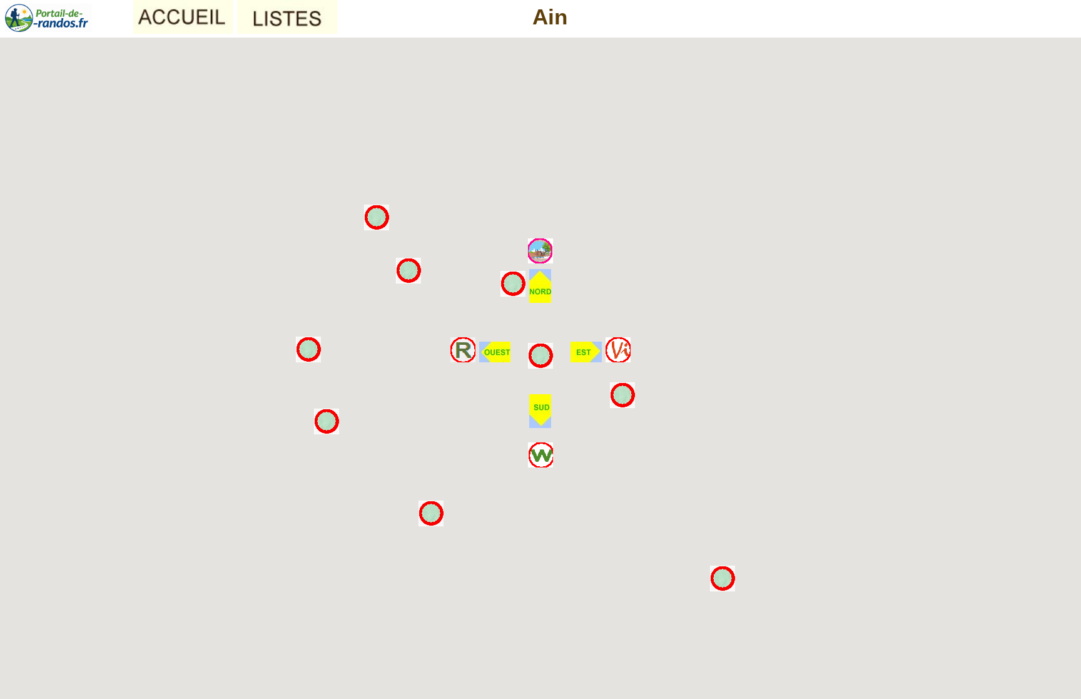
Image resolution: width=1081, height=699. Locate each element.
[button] (540, 286)
